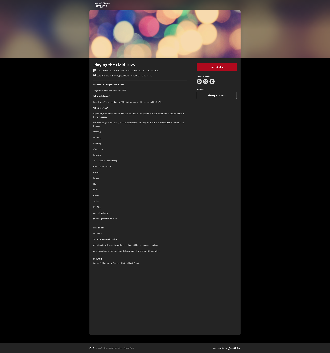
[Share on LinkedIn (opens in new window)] (212, 81)
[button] (113, 348)
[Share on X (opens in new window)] (205, 81)
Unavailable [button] (217, 67)
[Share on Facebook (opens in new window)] (199, 81)
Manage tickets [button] (217, 95)
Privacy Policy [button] (129, 348)
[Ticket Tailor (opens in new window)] (234, 348)
